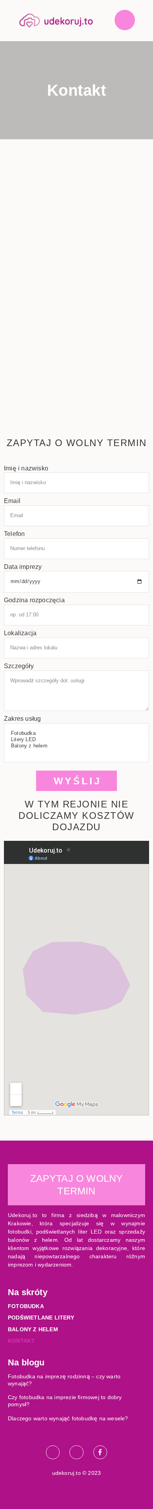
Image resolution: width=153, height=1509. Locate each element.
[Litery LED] (75, 739)
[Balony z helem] (75, 746)
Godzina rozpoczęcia (34, 600)
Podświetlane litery (41, 1317)
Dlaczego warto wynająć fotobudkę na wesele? (68, 1418)
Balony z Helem (33, 1329)
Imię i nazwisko (26, 468)
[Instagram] (53, 1452)
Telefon (14, 533)
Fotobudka (26, 1306)
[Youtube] (76, 1452)
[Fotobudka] (75, 733)
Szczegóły (19, 666)
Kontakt (21, 1341)
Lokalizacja (20, 633)
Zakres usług (22, 718)
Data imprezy (23, 566)
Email (12, 501)
